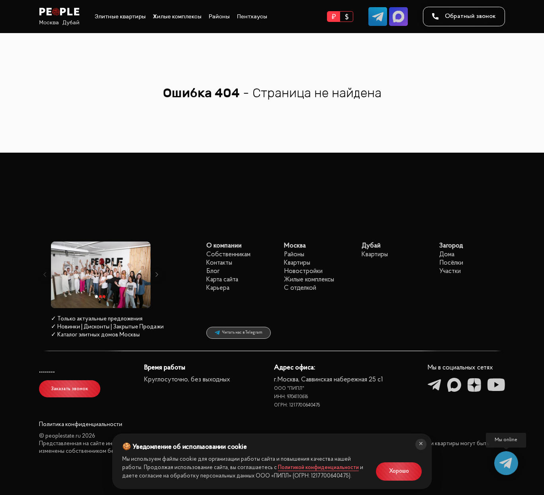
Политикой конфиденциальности (318, 468)
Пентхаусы (252, 16)
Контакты (219, 262)
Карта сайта (222, 279)
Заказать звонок (69, 388)
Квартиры (297, 262)
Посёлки (451, 262)
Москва (49, 22)
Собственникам (228, 254)
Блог (213, 271)
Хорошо (399, 471)
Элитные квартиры (120, 16)
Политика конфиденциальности (80, 425)
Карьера (217, 288)
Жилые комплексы (177, 16)
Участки (450, 271)
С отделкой (300, 288)
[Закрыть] (421, 444)
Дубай (71, 22)
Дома (446, 254)
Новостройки (303, 271)
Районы (219, 16)
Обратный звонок (470, 16)
